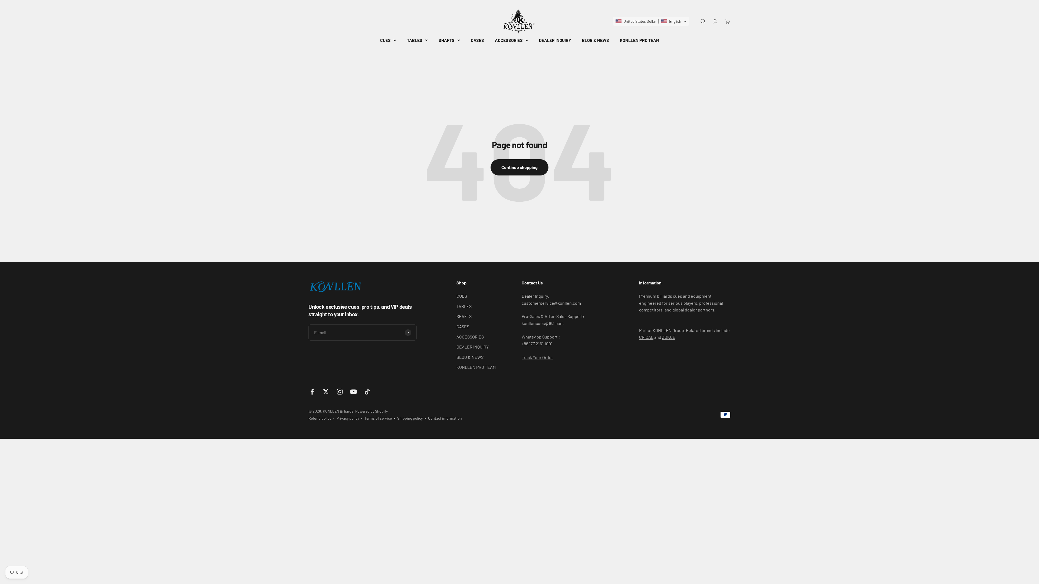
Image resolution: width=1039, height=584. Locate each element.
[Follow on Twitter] (326, 391)
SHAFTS (447, 40)
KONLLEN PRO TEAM (639, 40)
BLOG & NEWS (595, 40)
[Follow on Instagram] (339, 391)
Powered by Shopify (371, 411)
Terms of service (378, 418)
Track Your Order (537, 357)
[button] (651, 21)
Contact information (445, 418)
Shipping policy (410, 418)
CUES (385, 40)
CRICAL (646, 337)
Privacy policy (348, 418)
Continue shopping (519, 167)
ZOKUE (668, 337)
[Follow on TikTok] (367, 391)
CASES (477, 40)
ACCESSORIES (509, 40)
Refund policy (319, 418)
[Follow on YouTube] (353, 391)
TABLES (414, 40)
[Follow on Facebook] (312, 391)
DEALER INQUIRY (555, 40)
